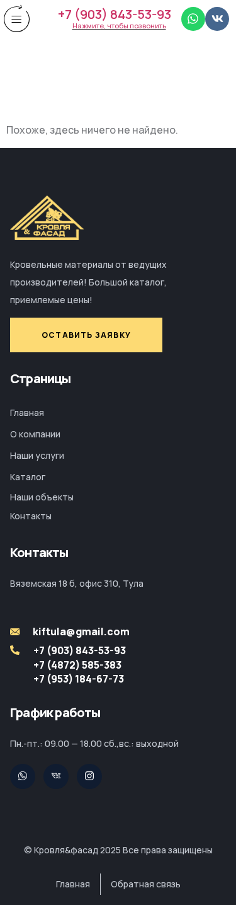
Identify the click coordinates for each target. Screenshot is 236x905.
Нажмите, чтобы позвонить (119, 25)
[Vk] (217, 19)
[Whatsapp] (193, 19)
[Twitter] (22, 776)
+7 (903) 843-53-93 (114, 14)
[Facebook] (89, 776)
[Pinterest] (56, 776)
